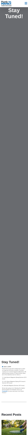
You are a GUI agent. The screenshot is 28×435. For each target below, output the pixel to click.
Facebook (4, 391)
